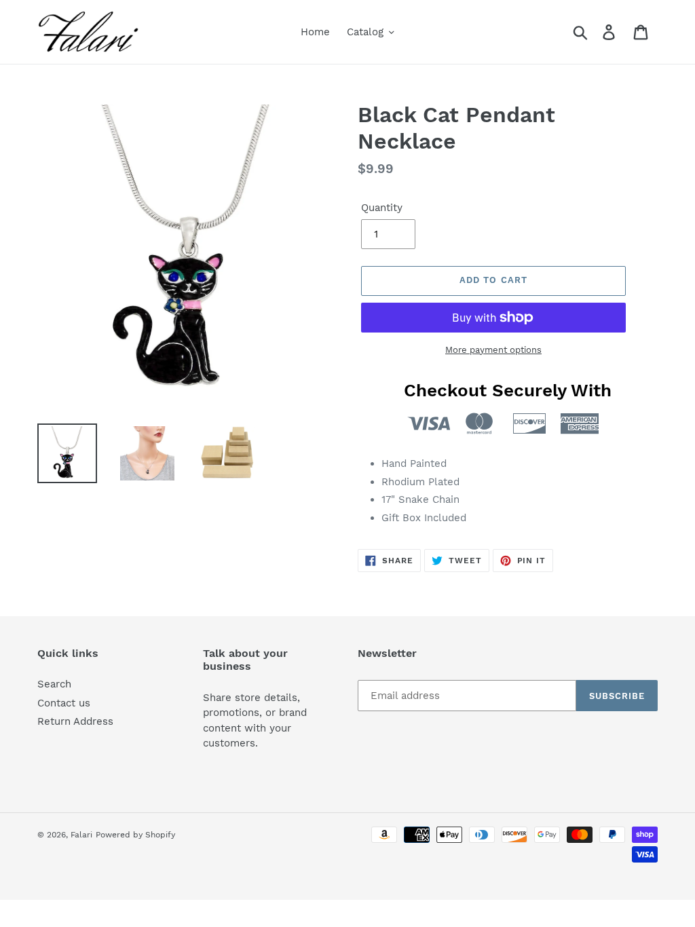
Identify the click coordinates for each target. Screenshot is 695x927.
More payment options (493, 350)
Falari (81, 834)
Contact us (63, 703)
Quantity (381, 208)
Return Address (75, 721)
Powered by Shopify (135, 834)
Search (54, 684)
